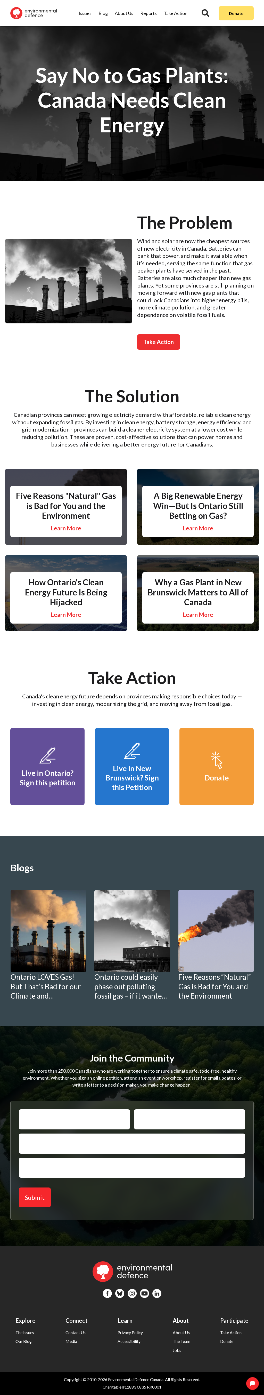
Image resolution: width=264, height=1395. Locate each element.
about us (181, 1332)
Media (71, 1341)
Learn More (66, 528)
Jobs (177, 1350)
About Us (124, 13)
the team (181, 1341)
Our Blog (23, 1341)
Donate (236, 13)
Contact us (75, 1332)
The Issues (24, 1332)
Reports (148, 13)
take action (231, 1332)
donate (226, 1341)
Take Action (175, 13)
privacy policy (130, 1332)
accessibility (129, 1341)
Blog (103, 13)
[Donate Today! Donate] (216, 802)
